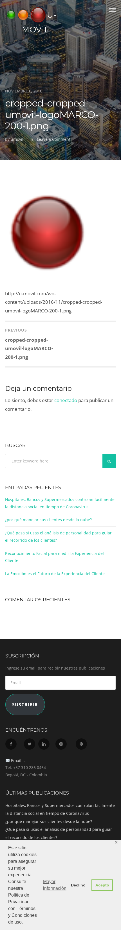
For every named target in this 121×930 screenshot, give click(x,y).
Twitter (30, 742)
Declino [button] (78, 885)
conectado (65, 400)
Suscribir (25, 705)
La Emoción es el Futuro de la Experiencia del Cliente (55, 573)
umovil (17, 139)
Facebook (14, 742)
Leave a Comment (53, 139)
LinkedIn (46, 742)
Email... (17, 760)
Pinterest (84, 742)
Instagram (65, 742)
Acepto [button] (102, 885)
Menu (112, 15)
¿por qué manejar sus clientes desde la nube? (48, 519)
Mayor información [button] (54, 885)
